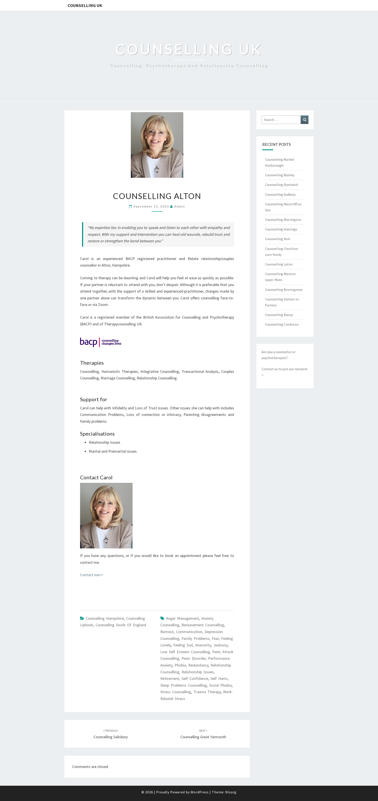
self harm (219, 678)
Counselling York (277, 239)
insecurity (203, 644)
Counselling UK (85, 5)
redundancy (198, 665)
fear (215, 638)
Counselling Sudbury (280, 194)
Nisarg (230, 792)
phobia (180, 665)
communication (189, 631)
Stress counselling (175, 691)
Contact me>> (91, 574)
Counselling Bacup (279, 314)
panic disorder (194, 658)
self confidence (195, 678)
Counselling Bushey (279, 175)
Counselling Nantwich (281, 184)
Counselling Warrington (283, 219)
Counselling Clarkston (282, 324)
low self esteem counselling (185, 651)
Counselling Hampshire (105, 618)
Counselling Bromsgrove (283, 289)
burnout (167, 631)
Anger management (182, 618)
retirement (169, 678)
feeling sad (183, 644)
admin (179, 206)
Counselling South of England (121, 624)
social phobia (220, 685)
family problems (195, 638)
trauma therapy (207, 691)
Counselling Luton (279, 264)
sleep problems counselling (183, 685)
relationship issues (198, 671)
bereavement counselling (203, 624)
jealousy (220, 644)
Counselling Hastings (281, 229)
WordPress (200, 792)
